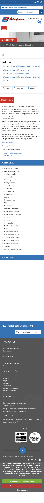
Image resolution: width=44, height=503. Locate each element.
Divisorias (7, 203)
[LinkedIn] (35, 1)
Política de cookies (9, 390)
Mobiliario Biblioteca (11, 232)
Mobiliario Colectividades (12, 214)
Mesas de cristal (9, 200)
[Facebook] (32, 1)
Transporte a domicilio (11, 363)
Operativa (10, 188)
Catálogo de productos (11, 348)
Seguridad (7, 246)
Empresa (6, 378)
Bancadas (10, 223)
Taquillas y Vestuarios (11, 237)
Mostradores (8, 206)
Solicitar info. (19, 88)
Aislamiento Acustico (11, 168)
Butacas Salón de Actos (12, 235)
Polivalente (10, 191)
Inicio (3, 45)
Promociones (7, 351)
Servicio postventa (9, 366)
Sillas (8, 220)
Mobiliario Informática (11, 226)
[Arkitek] (5, 55)
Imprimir (7, 88)
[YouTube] (41, 1)
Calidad (6, 383)
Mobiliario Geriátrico (11, 243)
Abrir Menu (4, 28)
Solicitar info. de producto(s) (15, 8)
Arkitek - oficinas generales (13, 153)
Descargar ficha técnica (9, 146)
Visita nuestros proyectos (27, 332)
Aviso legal (7, 385)
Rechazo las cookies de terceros (22, 486)
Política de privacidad (10, 388)
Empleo (5, 381)
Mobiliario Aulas (9, 229)
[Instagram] (38, 1)
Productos (11, 45)
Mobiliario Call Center (11, 211)
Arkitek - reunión (9, 155)
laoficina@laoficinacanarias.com (14, 403)
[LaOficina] (13, 19)
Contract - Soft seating (11, 209)
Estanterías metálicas (11, 240)
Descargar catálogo (8, 142)
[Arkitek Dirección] (24, 67)
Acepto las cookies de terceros (22, 481)
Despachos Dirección (24, 45)
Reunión (7, 197)
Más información (22, 490)
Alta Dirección (11, 174)
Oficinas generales (10, 180)
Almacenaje (8, 194)
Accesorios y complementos (13, 249)
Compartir (32, 88)
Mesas (9, 217)
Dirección (10, 177)
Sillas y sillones (9, 183)
